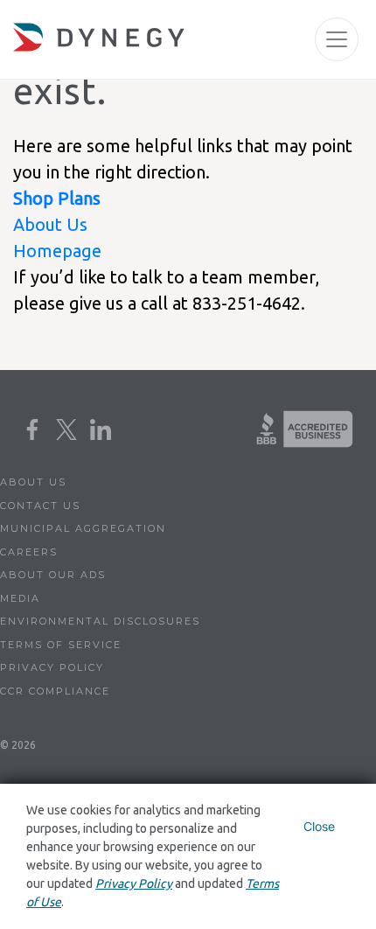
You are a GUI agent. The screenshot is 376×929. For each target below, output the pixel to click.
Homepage (57, 251)
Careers (29, 552)
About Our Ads (53, 575)
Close (319, 826)
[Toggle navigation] (337, 39)
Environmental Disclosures (100, 621)
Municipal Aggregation (83, 528)
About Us (50, 224)
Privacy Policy (52, 667)
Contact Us (40, 505)
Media (20, 598)
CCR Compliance (55, 691)
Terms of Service (61, 645)
